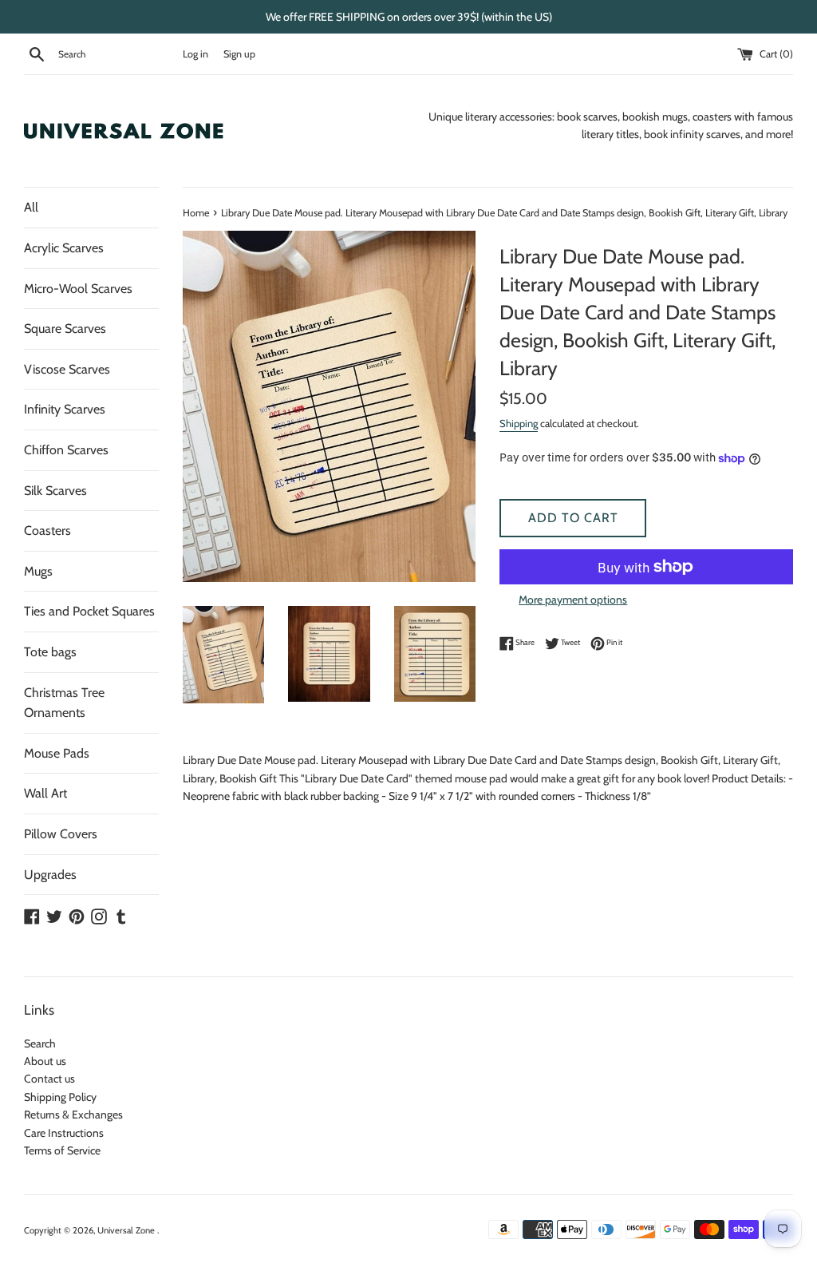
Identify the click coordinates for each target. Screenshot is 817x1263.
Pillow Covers (60, 833)
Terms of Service (62, 1150)
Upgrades (50, 874)
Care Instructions (64, 1133)
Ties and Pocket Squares (89, 611)
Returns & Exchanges (73, 1114)
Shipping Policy (60, 1097)
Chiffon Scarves (66, 449)
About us (45, 1061)
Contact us (49, 1078)
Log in (195, 54)
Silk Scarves (55, 490)
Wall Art (45, 793)
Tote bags (50, 651)
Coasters (47, 530)
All (31, 207)
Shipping (518, 423)
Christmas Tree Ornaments (64, 703)
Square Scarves (65, 328)
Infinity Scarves (64, 409)
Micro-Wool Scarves (78, 288)
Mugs (38, 571)
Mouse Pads (56, 753)
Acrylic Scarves (64, 247)
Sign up (239, 54)
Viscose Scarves (67, 369)
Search (40, 1043)
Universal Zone (127, 1230)
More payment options (573, 599)
